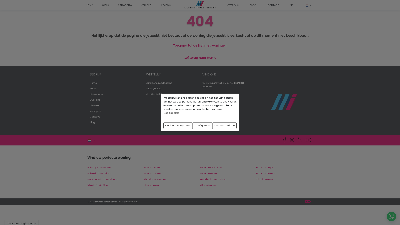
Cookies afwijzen (225, 125)
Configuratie (202, 125)
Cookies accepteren (177, 125)
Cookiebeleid (171, 113)
